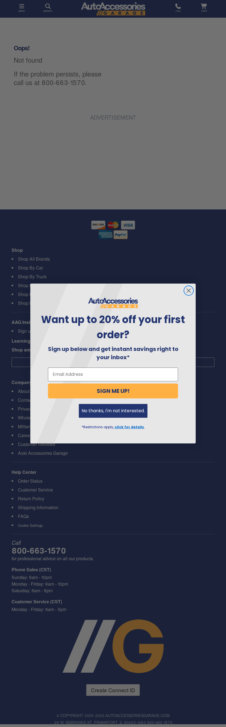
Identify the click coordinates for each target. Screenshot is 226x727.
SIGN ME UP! (113, 391)
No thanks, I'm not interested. (113, 411)
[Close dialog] (188, 290)
